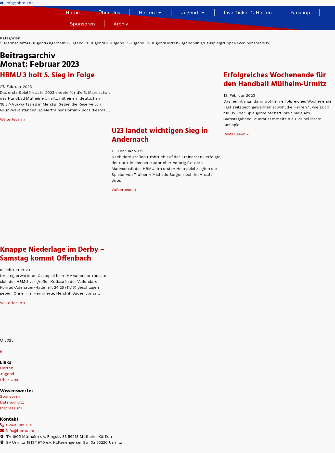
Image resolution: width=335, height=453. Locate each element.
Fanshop (300, 12)
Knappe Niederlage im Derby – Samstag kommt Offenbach (52, 254)
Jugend (189, 12)
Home (73, 12)
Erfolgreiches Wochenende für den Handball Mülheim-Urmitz (274, 80)
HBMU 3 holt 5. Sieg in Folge (47, 75)
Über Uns (109, 12)
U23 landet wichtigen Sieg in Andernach (160, 135)
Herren (147, 12)
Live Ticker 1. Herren (248, 12)
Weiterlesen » (12, 119)
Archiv (121, 24)
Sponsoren (82, 24)
